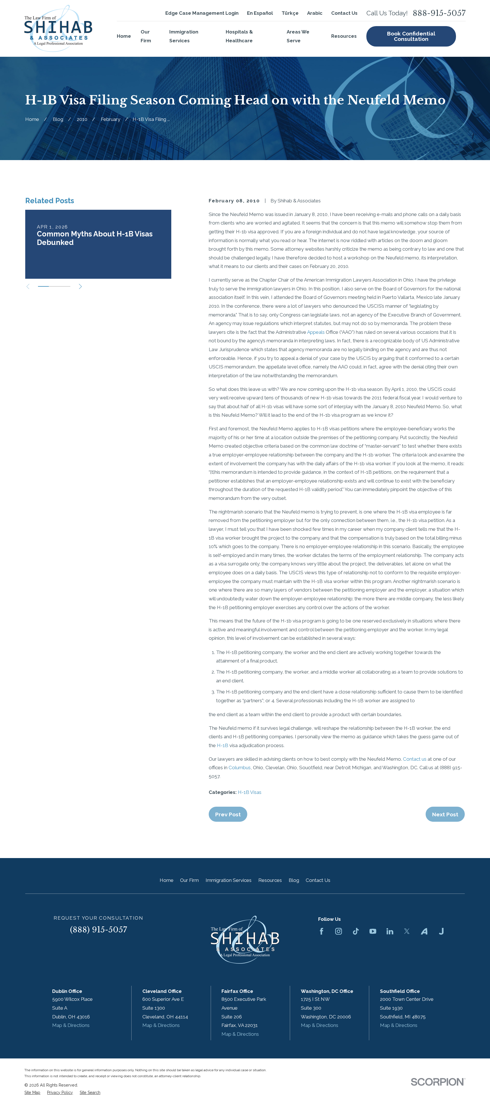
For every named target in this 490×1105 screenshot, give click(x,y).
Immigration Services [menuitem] (183, 36)
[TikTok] (355, 931)
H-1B (222, 745)
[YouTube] (372, 931)
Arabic (314, 13)
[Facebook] (321, 931)
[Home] (58, 28)
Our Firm (189, 880)
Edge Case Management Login (201, 13)
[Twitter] (407, 931)
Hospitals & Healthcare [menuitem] (239, 36)
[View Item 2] (54, 286)
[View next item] (80, 286)
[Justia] (441, 931)
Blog (294, 880)
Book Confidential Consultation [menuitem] (411, 36)
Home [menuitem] (124, 36)
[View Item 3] (65, 286)
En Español (260, 13)
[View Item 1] (43, 286)
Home (167, 880)
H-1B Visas (249, 792)
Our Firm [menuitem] (146, 36)
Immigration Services (229, 880)
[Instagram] (338, 931)
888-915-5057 (439, 13)
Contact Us (344, 13)
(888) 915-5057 (98, 929)
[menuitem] (32, 1092)
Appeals (316, 332)
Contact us (414, 759)
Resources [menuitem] (344, 36)
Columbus (240, 767)
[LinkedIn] (389, 931)
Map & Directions (71, 1025)
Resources (270, 880)
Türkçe (290, 13)
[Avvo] (424, 931)
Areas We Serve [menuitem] (298, 36)
